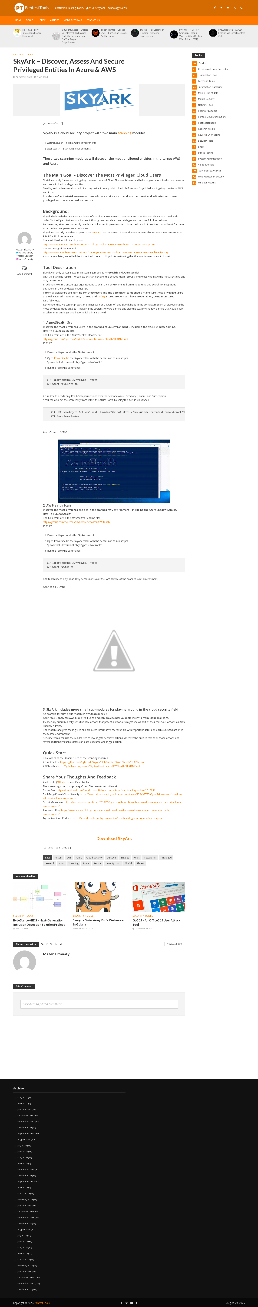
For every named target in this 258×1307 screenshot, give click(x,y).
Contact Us (93, 20)
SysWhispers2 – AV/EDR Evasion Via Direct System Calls (192, 32)
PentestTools (42, 1303)
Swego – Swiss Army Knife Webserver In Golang (99, 922)
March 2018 (24, 1259)
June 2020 (23, 1151)
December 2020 (26, 1115)
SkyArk (129, 863)
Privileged (166, 857)
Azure (79, 857)
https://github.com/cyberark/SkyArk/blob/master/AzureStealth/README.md (85, 339)
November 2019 (26, 1169)
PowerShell (60, 358)
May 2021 (23, 1097)
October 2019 (25, 1175)
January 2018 (24, 1271)
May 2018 (23, 1247)
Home (18, 20)
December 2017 (26, 1277)
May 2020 (23, 1157)
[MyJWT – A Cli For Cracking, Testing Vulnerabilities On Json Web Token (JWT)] (134, 34)
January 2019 (24, 1205)
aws (69, 857)
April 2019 (23, 1187)
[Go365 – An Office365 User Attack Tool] (159, 896)
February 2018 (25, 1265)
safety (101, 296)
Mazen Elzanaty (25, 249)
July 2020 (22, 1145)
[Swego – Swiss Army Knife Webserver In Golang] (99, 896)
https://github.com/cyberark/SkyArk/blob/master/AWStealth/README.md (99, 766)
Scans (86, 863)
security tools (113, 863)
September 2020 (26, 1133)
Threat (140, 863)
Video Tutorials (73, 20)
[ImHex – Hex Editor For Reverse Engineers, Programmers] (95, 33)
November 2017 (26, 1283)
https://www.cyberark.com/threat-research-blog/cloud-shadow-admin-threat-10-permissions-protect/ (100, 244)
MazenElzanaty (25, 252)
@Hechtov (63, 782)
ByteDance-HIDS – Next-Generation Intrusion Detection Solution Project (231, 34)
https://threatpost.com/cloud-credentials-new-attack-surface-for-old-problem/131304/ (106, 790)
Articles (54, 20)
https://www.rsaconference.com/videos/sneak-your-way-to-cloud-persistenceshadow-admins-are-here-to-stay (105, 252)
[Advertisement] (24, 174)
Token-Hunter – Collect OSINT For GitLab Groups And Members (75, 32)
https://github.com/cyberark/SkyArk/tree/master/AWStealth (76, 522)
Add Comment (24, 273)
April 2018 (23, 1253)
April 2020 (23, 1163)
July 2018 (22, 1235)
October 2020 (25, 1127)
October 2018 (25, 1223)
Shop (43, 20)
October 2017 (25, 1289)
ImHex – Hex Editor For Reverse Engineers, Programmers (113, 32)
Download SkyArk (114, 838)
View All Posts (174, 944)
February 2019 (25, 1199)
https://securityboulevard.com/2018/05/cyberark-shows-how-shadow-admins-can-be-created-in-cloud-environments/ (112, 804)
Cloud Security (94, 857)
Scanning (73, 863)
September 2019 (26, 1181)
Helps (136, 857)
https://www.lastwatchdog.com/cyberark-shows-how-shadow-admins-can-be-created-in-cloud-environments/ (106, 812)
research (97, 232)
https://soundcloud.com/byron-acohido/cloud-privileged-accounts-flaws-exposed (118, 818)
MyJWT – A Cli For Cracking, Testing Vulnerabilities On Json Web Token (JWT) (151, 34)
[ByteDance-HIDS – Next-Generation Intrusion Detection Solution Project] (213, 34)
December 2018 (26, 1211)
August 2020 (24, 1139)
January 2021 (24, 1109)
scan (61, 863)
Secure (97, 863)
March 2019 (24, 1193)
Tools (29, 20)
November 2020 (26, 1121)
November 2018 (26, 1217)
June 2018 (23, 1241)
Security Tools (23, 54)
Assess (59, 857)
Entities (125, 857)
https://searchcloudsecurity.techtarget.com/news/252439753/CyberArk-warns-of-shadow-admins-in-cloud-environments (112, 796)
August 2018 (24, 1229)
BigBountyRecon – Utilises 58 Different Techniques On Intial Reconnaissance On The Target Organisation (35, 36)
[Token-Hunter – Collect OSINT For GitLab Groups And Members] (56, 33)
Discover (112, 857)
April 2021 (23, 1103)
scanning (124, 133)
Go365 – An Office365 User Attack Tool (156, 922)
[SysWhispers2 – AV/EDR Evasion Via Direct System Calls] (173, 33)
